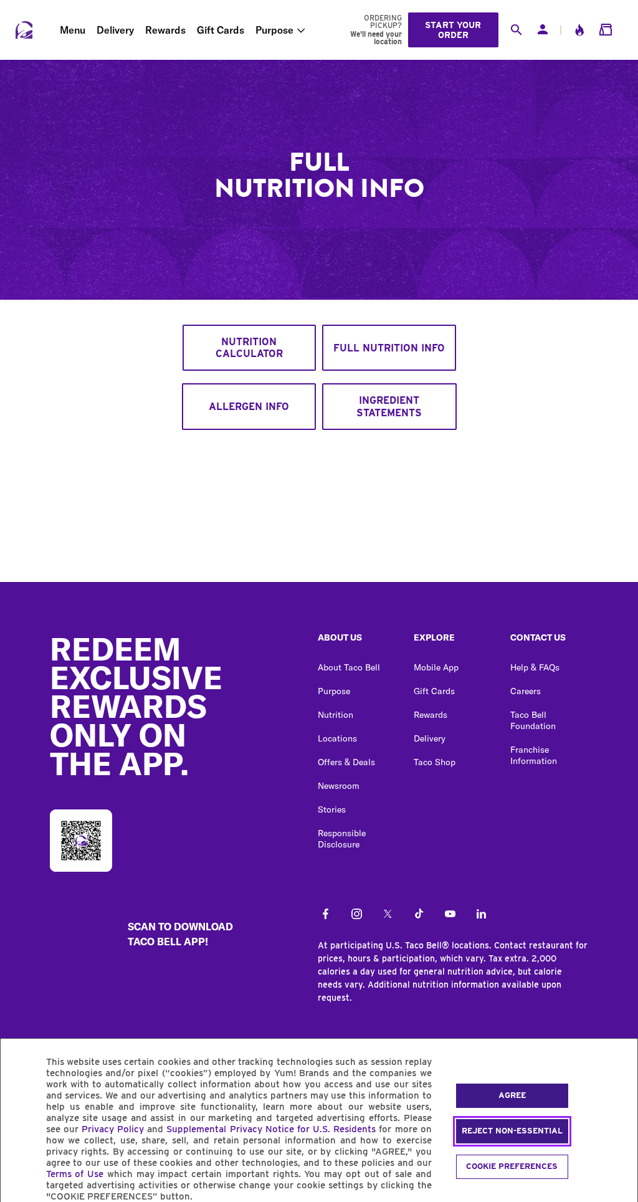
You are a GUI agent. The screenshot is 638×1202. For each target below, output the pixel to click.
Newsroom (338, 785)
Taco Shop (434, 762)
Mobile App (436, 667)
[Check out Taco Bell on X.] (388, 914)
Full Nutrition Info (389, 348)
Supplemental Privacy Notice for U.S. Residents (271, 1129)
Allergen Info (249, 407)
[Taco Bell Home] (24, 30)
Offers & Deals (346, 762)
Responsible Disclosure (342, 839)
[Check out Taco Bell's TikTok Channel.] (419, 914)
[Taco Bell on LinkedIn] (481, 914)
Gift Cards (220, 30)
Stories (332, 809)
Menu (72, 30)
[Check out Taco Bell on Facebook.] (325, 914)
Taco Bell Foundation (533, 720)
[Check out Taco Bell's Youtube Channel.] (450, 914)
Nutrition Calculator (249, 348)
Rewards (165, 30)
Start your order (453, 30)
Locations (337, 738)
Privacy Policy (113, 1129)
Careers (525, 691)
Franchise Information (533, 755)
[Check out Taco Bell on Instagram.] (356, 914)
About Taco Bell (349, 667)
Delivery (115, 30)
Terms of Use (75, 1174)
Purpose (274, 30)
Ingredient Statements (389, 406)
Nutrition (335, 714)
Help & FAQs (534, 667)
